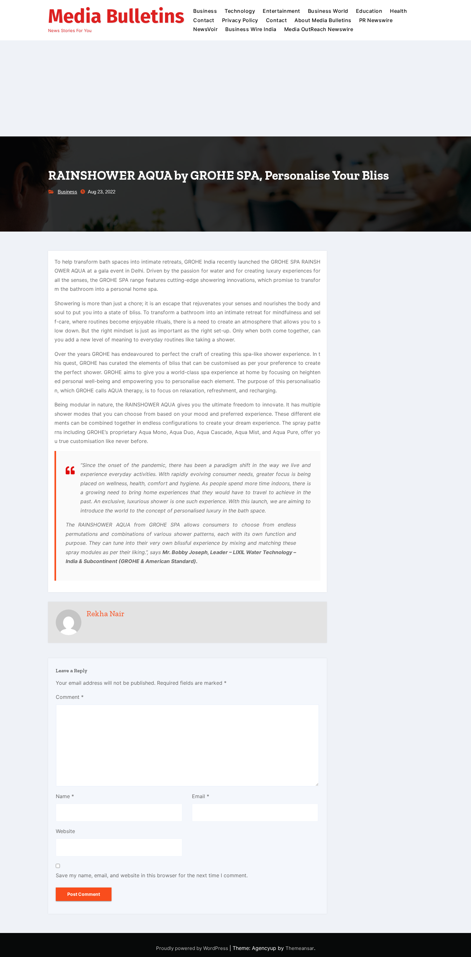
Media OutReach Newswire (318, 29)
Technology (240, 11)
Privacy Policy (240, 20)
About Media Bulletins (322, 20)
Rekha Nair (105, 613)
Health (398, 11)
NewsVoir (205, 29)
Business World (328, 11)
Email (200, 796)
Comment (70, 697)
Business (205, 11)
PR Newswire (376, 20)
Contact (203, 20)
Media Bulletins (116, 16)
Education (369, 11)
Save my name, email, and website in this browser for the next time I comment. (152, 875)
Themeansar (299, 948)
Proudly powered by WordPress (192, 948)
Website (65, 831)
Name (65, 796)
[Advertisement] (235, 88)
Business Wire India (251, 29)
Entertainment (281, 11)
